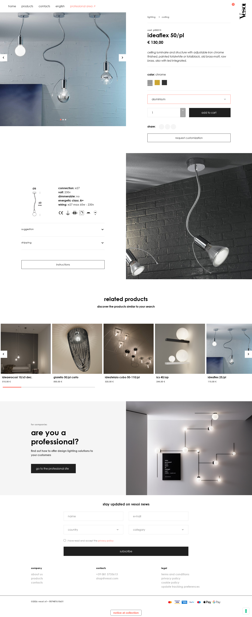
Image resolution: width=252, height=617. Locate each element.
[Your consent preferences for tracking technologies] (246, 611)
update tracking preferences (180, 586)
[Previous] (3, 57)
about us (37, 574)
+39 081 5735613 (107, 574)
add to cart (209, 112)
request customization (189, 137)
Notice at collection (126, 612)
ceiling (165, 16)
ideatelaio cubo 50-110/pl (122, 377)
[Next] (122, 57)
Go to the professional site (52, 468)
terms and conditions (175, 574)
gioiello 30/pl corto (65, 377)
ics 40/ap (162, 377)
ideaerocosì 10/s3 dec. (17, 377)
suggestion (27, 229)
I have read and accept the (90, 540)
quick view (26, 370)
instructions (63, 264)
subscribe (126, 551)
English (60, 6)
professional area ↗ (82, 6)
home (12, 6)
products (27, 6)
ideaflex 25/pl (217, 377)
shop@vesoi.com (107, 578)
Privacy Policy (105, 540)
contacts (44, 6)
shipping (26, 242)
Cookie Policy (170, 582)
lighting (151, 16)
